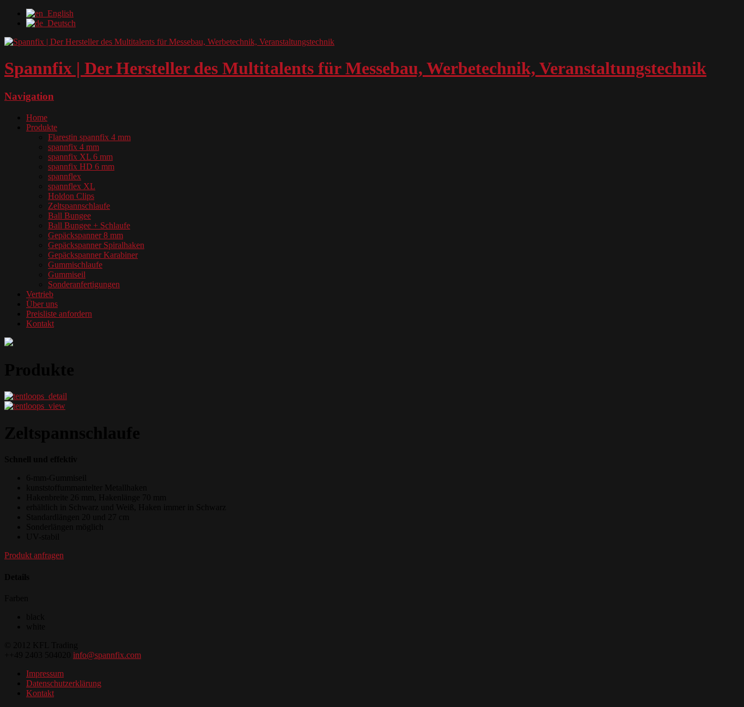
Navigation (29, 96)
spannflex (64, 176)
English (58, 13)
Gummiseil (67, 274)
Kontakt (40, 323)
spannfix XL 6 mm (80, 156)
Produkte (41, 127)
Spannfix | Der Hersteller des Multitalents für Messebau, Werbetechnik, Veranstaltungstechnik (355, 68)
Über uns (42, 304)
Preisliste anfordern (59, 313)
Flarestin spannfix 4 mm (89, 137)
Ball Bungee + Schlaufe (89, 225)
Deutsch (59, 23)
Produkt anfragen (34, 555)
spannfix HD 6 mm (81, 166)
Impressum (45, 673)
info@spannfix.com (107, 655)
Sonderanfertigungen (84, 284)
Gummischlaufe (75, 264)
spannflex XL (71, 186)
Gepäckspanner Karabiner (93, 254)
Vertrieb (39, 294)
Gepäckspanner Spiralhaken (96, 245)
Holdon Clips (71, 196)
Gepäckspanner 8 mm (85, 235)
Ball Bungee (69, 215)
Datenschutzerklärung (63, 683)
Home (36, 117)
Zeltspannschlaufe (79, 205)
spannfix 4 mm (73, 147)
